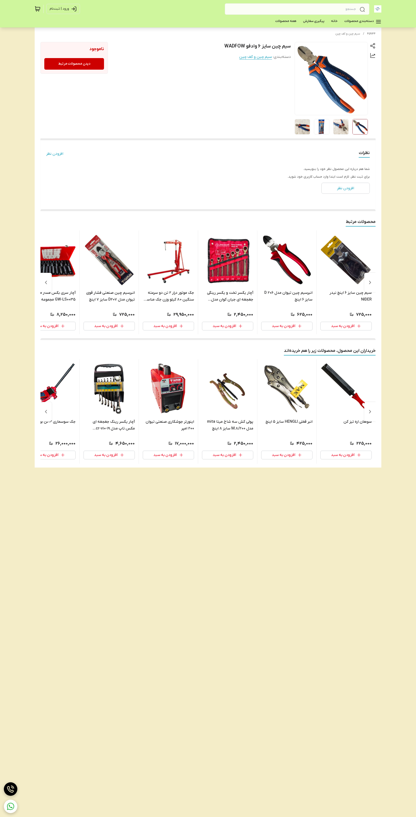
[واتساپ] (10, 806)
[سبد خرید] (37, 9)
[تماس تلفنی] (10, 789)
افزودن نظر (54, 153)
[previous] (370, 282)
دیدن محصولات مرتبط (74, 63)
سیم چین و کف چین (347, 34)
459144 (371, 34)
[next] (46, 282)
